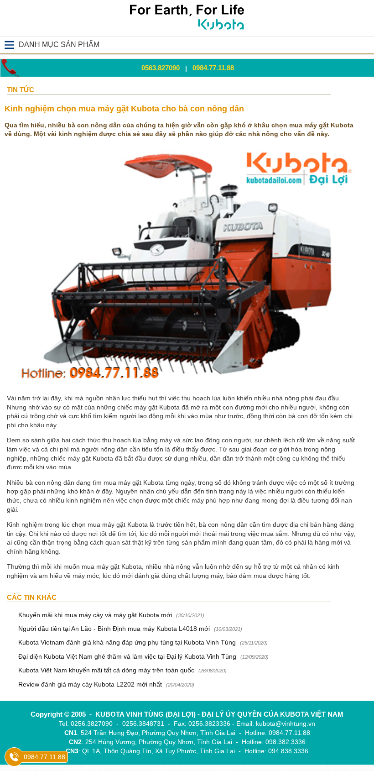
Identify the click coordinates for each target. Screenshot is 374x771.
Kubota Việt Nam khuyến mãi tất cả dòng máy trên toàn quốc (106, 670)
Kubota (169, 407)
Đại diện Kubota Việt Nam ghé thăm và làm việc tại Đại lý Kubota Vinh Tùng (127, 656)
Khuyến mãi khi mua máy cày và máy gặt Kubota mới (95, 615)
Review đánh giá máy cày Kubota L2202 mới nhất (90, 684)
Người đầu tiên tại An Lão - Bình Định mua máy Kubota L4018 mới (114, 628)
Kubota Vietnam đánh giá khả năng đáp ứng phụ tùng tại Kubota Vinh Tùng (128, 642)
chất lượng (193, 575)
